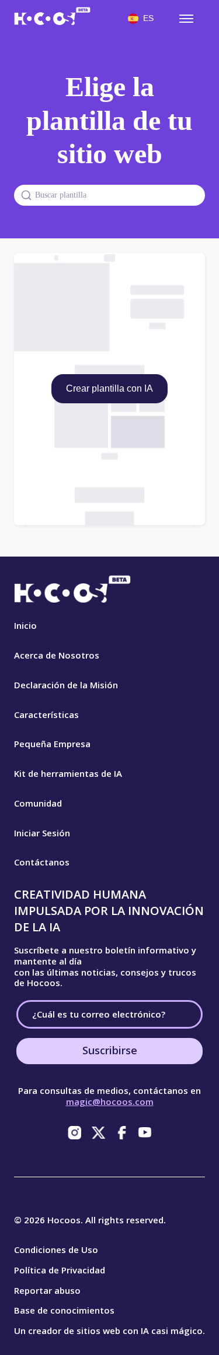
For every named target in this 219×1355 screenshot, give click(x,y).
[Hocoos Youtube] (145, 1132)
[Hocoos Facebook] (121, 1132)
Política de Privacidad (59, 1270)
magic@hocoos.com (110, 1101)
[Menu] (186, 19)
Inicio (25, 625)
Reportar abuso (47, 1290)
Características (46, 714)
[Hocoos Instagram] (75, 1132)
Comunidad (38, 803)
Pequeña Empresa (52, 743)
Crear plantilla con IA (109, 388)
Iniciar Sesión (42, 833)
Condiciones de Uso (56, 1249)
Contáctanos (41, 862)
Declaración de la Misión (66, 685)
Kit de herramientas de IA (68, 773)
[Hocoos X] (98, 1132)
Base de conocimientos (64, 1310)
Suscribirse (109, 1050)
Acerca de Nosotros (56, 655)
